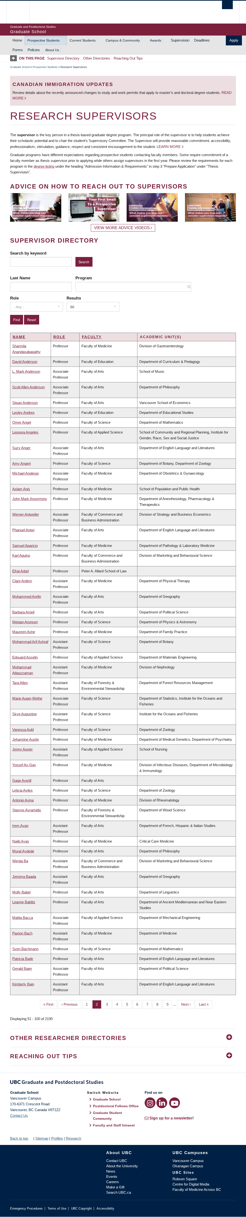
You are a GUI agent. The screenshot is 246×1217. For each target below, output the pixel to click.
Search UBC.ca (118, 1192)
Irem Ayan (20, 826)
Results (74, 298)
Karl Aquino (21, 555)
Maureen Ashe (23, 632)
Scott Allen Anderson (28, 387)
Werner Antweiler (25, 514)
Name (19, 337)
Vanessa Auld (23, 730)
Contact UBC (116, 1161)
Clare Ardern (22, 581)
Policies (34, 50)
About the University (122, 1166)
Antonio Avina (23, 800)
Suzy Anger (21, 448)
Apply (233, 40)
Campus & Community (123, 40)
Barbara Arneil (23, 612)
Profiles (57, 1138)
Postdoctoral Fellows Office (116, 1106)
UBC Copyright (81, 1208)
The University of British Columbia (21, 12)
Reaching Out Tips (128, 58)
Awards (155, 40)
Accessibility (105, 1208)
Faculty (92, 337)
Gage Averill (21, 780)
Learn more (169, 147)
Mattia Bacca (22, 918)
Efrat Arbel (20, 571)
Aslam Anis (21, 489)
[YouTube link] (174, 1102)
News (110, 1171)
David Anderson (24, 362)
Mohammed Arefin (26, 596)
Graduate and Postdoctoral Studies (123, 1083)
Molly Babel (21, 892)
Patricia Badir (22, 959)
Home (17, 40)
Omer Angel (21, 422)
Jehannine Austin (25, 739)
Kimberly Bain (23, 984)
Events (111, 1176)
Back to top (19, 1138)
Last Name (20, 278)
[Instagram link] (150, 1102)
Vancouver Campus (188, 1161)
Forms (17, 50)
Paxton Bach (22, 933)
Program (83, 278)
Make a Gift (115, 1187)
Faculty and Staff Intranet (114, 1125)
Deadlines (202, 40)
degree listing (44, 166)
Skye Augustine (24, 714)
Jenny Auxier (22, 749)
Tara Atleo (20, 683)
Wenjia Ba (20, 861)
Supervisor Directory (63, 58)
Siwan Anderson (25, 403)
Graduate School (20, 67)
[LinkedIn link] (161, 1102)
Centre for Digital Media (190, 1184)
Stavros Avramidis (26, 810)
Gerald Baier (22, 968)
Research (73, 1138)
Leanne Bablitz (23, 902)
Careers (112, 1182)
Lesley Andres (23, 412)
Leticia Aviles (22, 790)
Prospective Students (43, 40)
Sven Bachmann (25, 949)
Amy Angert (21, 463)
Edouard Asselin (25, 657)
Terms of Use (57, 1208)
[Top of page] (14, 58)
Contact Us (19, 1115)
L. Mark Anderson (26, 371)
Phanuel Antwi (23, 530)
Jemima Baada (24, 877)
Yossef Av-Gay (24, 765)
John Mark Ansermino (29, 499)
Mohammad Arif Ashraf (30, 642)
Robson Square (184, 1179)
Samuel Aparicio (25, 546)
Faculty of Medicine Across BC (196, 1189)
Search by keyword (28, 253)
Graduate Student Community (107, 1115)
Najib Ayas (20, 841)
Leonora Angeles (25, 432)
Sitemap (41, 1138)
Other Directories (96, 58)
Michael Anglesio (25, 473)
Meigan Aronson (25, 622)
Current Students (83, 40)
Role (14, 298)
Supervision (180, 40)
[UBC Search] (227, 5)
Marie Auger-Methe (27, 698)
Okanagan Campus (187, 1166)
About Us (52, 50)
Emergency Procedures (26, 1208)
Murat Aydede (23, 851)
